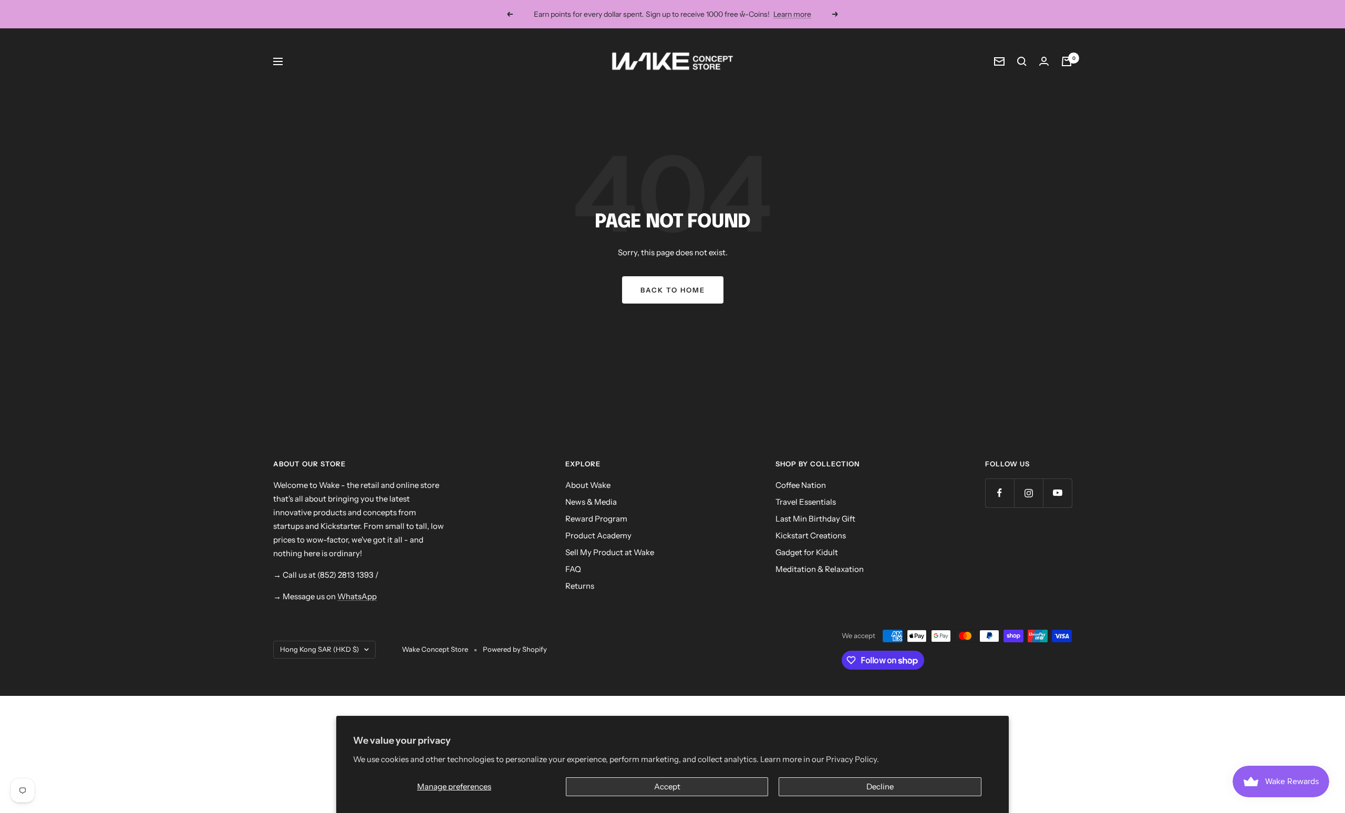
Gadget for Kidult (806, 552)
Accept (667, 786)
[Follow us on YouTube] (1057, 492)
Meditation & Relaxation (819, 569)
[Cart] (1066, 61)
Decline (880, 786)
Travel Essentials (805, 502)
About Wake (588, 485)
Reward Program (596, 519)
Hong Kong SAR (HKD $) (319, 649)
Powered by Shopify (515, 649)
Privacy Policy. (852, 759)
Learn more (792, 14)
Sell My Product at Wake (609, 552)
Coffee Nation (800, 485)
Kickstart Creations (810, 535)
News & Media (591, 502)
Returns (579, 586)
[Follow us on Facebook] (999, 492)
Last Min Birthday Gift (815, 519)
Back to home (672, 290)
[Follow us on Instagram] (1028, 492)
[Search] (1022, 61)
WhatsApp (357, 596)
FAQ (573, 569)
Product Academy (598, 535)
